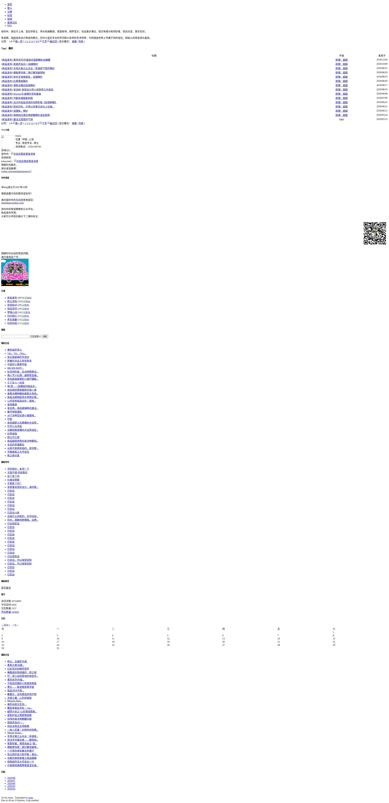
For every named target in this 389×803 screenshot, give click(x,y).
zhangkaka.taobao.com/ (12, 203)
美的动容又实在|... (17, 704)
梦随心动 (12, 312)
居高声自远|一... (15, 722)
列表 (80, 41)
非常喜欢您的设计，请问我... (22, 487)
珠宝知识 (12, 305)
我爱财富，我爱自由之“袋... (22, 743)
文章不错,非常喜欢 (17, 472)
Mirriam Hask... (14, 701)
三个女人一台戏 (15, 382)
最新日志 (5, 655)
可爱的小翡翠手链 (17, 364)
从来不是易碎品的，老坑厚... (22, 448)
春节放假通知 (14, 412)
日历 (3, 618)
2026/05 (11, 786)
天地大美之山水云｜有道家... (22, 736)
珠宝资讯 (12, 308)
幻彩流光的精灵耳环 (18, 669)
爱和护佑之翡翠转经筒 (19, 715)
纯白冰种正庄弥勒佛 (18, 726)
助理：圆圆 (342, 60)
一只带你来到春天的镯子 (20, 751)
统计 (3, 594)
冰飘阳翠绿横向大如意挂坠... (22, 430)
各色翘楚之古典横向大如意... (22, 422)
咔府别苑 (12, 323)
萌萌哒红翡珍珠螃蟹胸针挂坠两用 (31, 115)
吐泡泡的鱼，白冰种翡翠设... (22, 371)
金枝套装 (12, 404)
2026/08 (11, 778)
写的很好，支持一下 (18, 469)
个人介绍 (5, 130)
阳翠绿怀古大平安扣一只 (20, 761)
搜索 (3, 330)
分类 (3, 291)
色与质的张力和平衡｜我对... (22, 754)
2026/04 (11, 789)
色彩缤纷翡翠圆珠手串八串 (21, 390)
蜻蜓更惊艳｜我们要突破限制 (29, 72)
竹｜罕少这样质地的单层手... (22, 676)
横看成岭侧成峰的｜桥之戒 (21, 672)
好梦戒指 (12, 433)
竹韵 (9, 419)
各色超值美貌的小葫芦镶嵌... (22, 379)
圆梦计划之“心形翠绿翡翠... (22, 711)
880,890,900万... (15, 368)
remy (30, 797)
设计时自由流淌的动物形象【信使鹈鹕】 (35, 102)
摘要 (74, 41)
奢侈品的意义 (14, 350)
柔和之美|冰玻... (15, 665)
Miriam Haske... (15, 732)
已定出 (11, 491)
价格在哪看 (13, 480)
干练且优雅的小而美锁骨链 (21, 683)
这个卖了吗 (13, 476)
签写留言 (6, 588)
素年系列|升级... (15, 679)
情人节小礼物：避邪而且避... (22, 375)
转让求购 (12, 301)
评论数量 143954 (10, 612)
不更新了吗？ (14, 483)
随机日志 (5, 343)
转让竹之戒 (13, 437)
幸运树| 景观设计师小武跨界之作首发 (33, 89)
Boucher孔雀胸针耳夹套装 (27, 94)
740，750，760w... (17, 353)
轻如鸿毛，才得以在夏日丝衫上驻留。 (34, 106)
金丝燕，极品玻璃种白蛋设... (22, 408)
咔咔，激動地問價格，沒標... (22, 520)
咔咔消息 (5, 178)
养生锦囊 (12, 319)
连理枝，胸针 (20, 111)
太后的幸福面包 (15, 444)
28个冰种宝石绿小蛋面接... (21, 415)
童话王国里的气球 (23, 119)
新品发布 (7, 60)
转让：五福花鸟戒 (17, 661)
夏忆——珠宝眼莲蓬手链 (20, 687)
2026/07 (11, 780)
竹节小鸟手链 (14, 426)
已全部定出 (13, 523)
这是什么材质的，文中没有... (22, 516)
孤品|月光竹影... (15, 690)
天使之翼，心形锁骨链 (19, 698)
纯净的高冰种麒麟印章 (19, 719)
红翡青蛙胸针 (20, 81)
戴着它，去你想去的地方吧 (21, 694)
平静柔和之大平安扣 (18, 452)
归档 (3, 772)
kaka (341, 119)
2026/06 (11, 783)
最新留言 (5, 581)
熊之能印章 (13, 455)
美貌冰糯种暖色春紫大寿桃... (22, 393)
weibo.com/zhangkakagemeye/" (16, 171)
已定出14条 (13, 512)
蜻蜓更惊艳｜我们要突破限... (22, 747)
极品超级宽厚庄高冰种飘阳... (22, 441)
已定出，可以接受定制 (19, 560)
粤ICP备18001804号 (11, 794)
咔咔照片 (12, 316)
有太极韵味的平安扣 (18, 357)
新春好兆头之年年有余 (19, 361)
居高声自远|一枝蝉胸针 (25, 64)
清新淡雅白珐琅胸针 (24, 85)
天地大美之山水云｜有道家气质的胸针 (34, 68)
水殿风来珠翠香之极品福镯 (21, 758)
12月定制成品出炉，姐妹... (21, 401)
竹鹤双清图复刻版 (23, 98)
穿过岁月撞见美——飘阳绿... (22, 740)
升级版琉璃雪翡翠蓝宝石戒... (22, 765)
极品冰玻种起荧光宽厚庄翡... (22, 397)
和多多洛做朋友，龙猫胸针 (28, 77)
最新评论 (5, 462)
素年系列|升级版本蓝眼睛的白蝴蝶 (31, 60)
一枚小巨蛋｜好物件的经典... (22, 730)
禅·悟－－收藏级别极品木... (22, 386)
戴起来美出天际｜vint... (19, 708)
